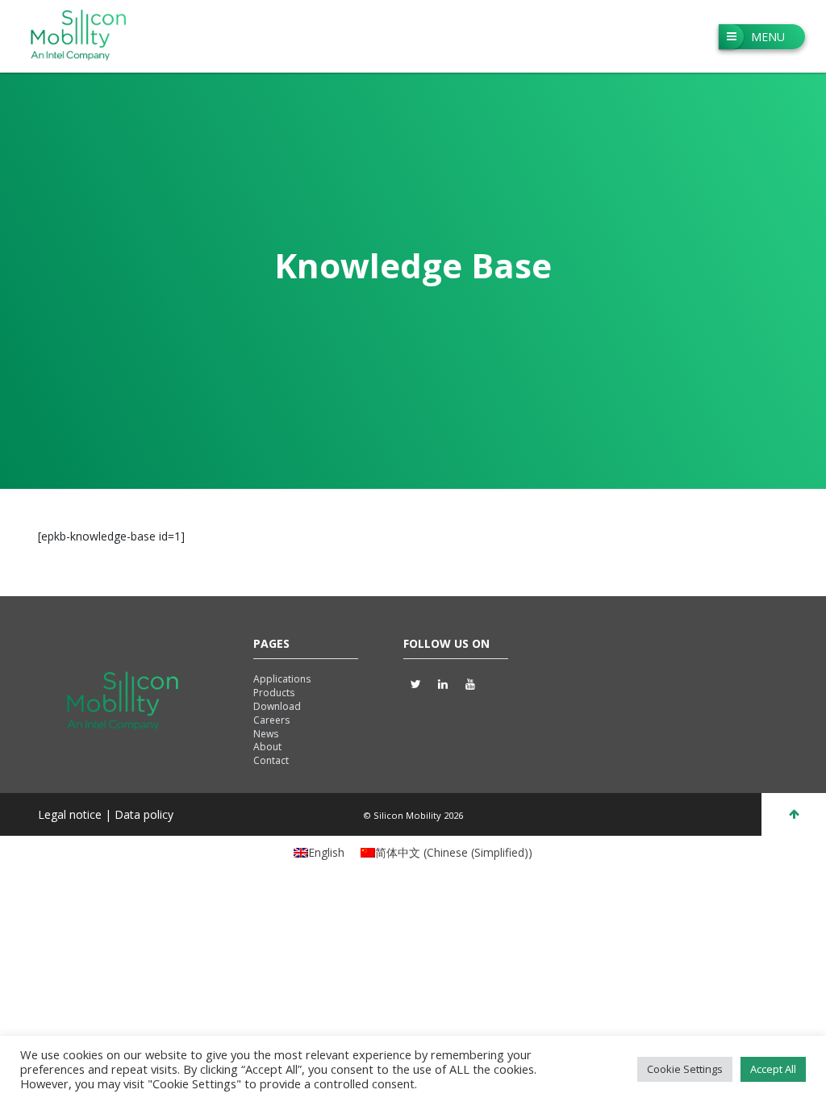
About (267, 746)
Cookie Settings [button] (685, 1069)
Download (277, 706)
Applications (282, 679)
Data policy (144, 814)
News (265, 734)
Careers (271, 720)
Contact (271, 760)
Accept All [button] (773, 1069)
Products (273, 692)
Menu (768, 36)
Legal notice (71, 814)
